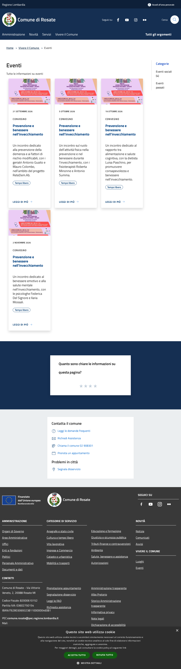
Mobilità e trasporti (58, 563)
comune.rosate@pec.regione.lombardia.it (33, 618)
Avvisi (139, 544)
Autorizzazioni (99, 563)
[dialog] (90, 648)
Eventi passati (160, 85)
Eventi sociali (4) (164, 73)
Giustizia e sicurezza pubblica (108, 537)
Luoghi (140, 561)
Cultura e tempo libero (60, 537)
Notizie (140, 531)
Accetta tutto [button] (77, 655)
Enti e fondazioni (12, 550)
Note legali (97, 618)
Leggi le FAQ (54, 601)
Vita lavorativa (55, 544)
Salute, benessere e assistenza (109, 556)
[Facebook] (116, 19)
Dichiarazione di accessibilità (108, 625)
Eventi (140, 568)
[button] (90, 663)
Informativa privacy (103, 612)
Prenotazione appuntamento (64, 588)
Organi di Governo (13, 531)
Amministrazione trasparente (109, 588)
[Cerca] (174, 19)
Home (9, 48)
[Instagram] (134, 19)
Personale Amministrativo (17, 563)
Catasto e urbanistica (59, 557)
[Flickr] (143, 19)
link (124, 647)
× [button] (177, 630)
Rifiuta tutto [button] (104, 654)
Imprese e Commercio (59, 550)
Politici (6, 557)
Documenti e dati (12, 569)
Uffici (5, 544)
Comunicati (142, 537)
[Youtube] (125, 19)
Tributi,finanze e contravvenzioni (111, 544)
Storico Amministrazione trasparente (106, 603)
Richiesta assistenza (59, 607)
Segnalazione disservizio (61, 594)
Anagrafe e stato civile (60, 531)
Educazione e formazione (106, 531)
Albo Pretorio (99, 594)
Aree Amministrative (14, 537)
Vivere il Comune (29, 48)
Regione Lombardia (13, 4)
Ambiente (97, 550)
